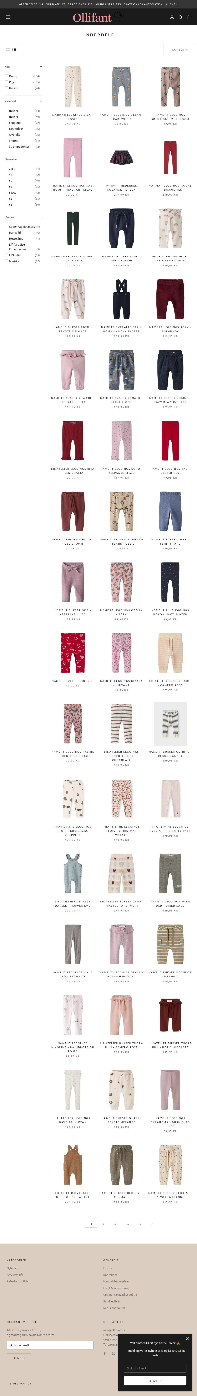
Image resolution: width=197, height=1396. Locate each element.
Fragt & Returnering (116, 1288)
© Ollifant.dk (21, 1383)
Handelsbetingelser (116, 1281)
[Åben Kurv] (189, 17)
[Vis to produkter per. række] (8, 49)
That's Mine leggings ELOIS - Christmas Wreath (121, 830)
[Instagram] (113, 1353)
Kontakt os (110, 1274)
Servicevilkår (15, 1274)
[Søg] (181, 17)
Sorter (178, 49)
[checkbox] (24, 76)
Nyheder (12, 1268)
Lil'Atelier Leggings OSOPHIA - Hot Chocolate (121, 756)
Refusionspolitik (17, 1281)
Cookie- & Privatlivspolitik (120, 1294)
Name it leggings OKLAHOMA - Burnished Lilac (170, 1122)
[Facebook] (104, 1353)
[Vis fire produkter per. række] (14, 49)
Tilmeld (155, 1381)
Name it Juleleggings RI (73, 680)
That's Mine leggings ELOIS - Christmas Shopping (72, 830)
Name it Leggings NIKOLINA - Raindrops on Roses (72, 1047)
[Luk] (187, 1338)
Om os (107, 1268)
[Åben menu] (8, 17)
